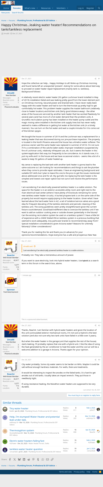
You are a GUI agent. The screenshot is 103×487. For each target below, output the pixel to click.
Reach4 (92, 432)
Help (88, 472)
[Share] (95, 78)
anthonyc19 (14, 422)
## (99, 275)
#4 (99, 360)
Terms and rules (65, 472)
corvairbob (14, 452)
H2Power (13, 443)
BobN (12, 411)
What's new (30, 8)
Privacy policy (79, 472)
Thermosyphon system (22, 430)
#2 (99, 241)
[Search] (99, 8)
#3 (99, 325)
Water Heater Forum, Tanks (39, 443)
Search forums (17, 12)
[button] (37, 8)
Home (6, 8)
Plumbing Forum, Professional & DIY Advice (41, 411)
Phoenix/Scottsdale (12, 107)
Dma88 (6, 33)
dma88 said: (28, 246)
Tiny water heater (19, 408)
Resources (46, 8)
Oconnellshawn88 (16, 433)
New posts (5, 12)
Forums (17, 8)
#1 (99, 78)
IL (18, 269)
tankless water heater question (26, 449)
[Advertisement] (51, 56)
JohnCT (92, 410)
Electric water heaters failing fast (27, 440)
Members (61, 8)
